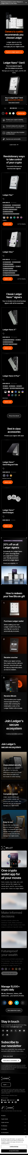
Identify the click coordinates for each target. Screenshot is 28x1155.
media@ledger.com (16, 1027)
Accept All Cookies (14, 1151)
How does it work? (14, 102)
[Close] (26, 1137)
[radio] (3, 113)
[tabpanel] (14, 656)
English (5, 1084)
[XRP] (5, 1002)
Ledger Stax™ (8, 252)
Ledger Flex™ (8, 195)
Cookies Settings (14, 1146)
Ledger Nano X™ (9, 330)
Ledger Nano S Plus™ (11, 376)
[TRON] (11, 1002)
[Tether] (17, 1002)
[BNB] (24, 1002)
